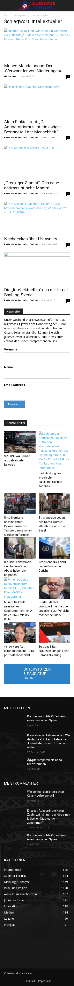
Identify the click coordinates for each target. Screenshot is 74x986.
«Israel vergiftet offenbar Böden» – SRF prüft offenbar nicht (19, 651)
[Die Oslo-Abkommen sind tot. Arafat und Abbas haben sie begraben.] (20, 548)
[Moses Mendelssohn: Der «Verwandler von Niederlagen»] (37, 45)
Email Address (14, 385)
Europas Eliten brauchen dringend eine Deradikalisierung (54, 651)
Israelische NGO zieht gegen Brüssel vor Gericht (52, 566)
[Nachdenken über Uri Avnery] (37, 218)
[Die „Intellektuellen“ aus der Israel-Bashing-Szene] (37, 269)
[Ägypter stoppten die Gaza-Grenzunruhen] (14, 765)
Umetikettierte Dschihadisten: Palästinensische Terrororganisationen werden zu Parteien (18, 526)
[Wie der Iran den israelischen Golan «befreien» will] (14, 797)
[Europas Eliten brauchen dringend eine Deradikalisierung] (54, 632)
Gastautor (10, 76)
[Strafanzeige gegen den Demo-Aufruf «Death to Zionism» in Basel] (54, 503)
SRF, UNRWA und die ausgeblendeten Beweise (17, 460)
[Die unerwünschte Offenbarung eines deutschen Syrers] (14, 721)
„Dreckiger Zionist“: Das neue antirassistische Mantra (31, 185)
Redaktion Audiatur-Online (21, 137)
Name (8, 367)
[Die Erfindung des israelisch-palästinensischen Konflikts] (54, 450)
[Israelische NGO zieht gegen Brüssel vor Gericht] (54, 548)
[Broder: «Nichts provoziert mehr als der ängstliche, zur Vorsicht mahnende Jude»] (54, 588)
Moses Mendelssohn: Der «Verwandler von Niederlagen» (33, 68)
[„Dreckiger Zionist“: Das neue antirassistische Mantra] (37, 162)
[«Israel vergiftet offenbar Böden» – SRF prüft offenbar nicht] (20, 632)
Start (6, 15)
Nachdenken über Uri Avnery (30, 238)
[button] (7, 5)
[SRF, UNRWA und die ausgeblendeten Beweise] (20, 442)
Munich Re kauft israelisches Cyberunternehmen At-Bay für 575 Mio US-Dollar (19, 611)
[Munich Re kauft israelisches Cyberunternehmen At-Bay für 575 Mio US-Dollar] (20, 588)
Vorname (10, 349)
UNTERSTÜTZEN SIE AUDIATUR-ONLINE (37, 674)
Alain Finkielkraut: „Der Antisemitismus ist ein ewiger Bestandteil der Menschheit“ (32, 126)
